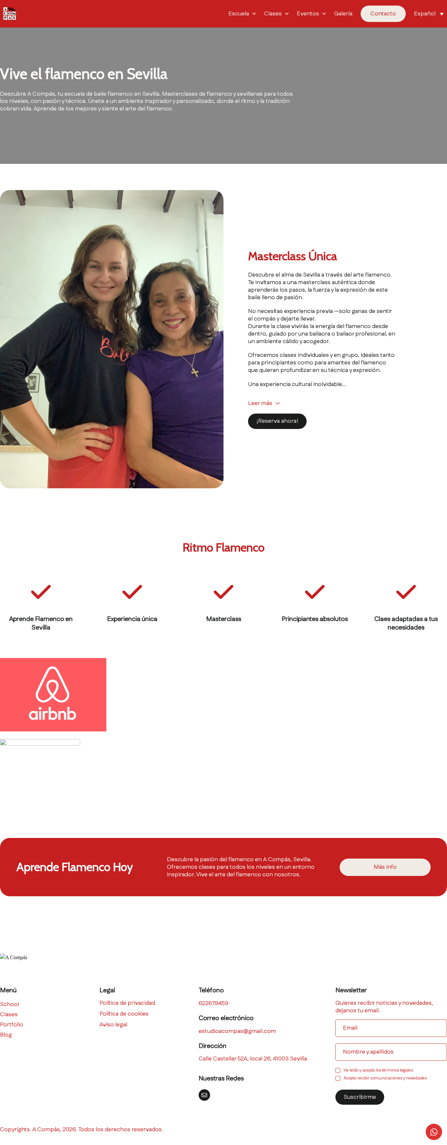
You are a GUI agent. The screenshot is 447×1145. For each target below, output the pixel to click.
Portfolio (11, 1025)
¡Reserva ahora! (277, 421)
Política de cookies (124, 1014)
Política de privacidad (127, 1003)
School (9, 1004)
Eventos (308, 14)
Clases (273, 14)
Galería (343, 14)
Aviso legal (113, 1025)
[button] (430, 14)
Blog (6, 1035)
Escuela (238, 14)
